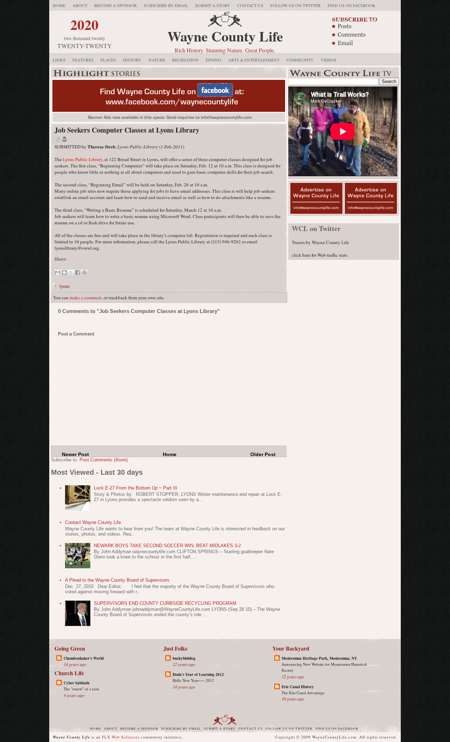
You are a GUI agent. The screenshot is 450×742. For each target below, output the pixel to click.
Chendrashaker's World (84, 658)
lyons (64, 286)
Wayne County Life (225, 36)
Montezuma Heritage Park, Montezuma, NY (319, 658)
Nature (156, 60)
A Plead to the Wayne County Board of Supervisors (117, 580)
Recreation (185, 60)
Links (59, 60)
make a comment (86, 297)
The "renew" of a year (81, 688)
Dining (213, 60)
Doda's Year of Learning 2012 (198, 674)
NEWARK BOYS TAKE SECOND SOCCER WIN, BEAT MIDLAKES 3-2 (167, 545)
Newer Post (75, 454)
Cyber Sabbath (76, 683)
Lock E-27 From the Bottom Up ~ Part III (135, 488)
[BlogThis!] (64, 272)
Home (59, 5)
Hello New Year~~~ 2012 (193, 680)
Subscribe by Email (166, 5)
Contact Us (250, 5)
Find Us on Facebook (351, 5)
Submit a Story (212, 5)
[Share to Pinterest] (84, 272)
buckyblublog (184, 658)
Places (108, 60)
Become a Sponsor (115, 5)
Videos (328, 60)
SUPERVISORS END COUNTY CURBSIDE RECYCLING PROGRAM (165, 603)
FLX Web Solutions (121, 737)
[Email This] (57, 272)
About (79, 5)
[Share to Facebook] (77, 272)
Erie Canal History (298, 687)
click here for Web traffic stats (319, 255)
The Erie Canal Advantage (303, 692)
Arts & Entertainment (253, 60)
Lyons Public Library (82, 159)
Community (300, 60)
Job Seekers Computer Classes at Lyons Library (126, 130)
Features (83, 60)
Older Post (263, 454)
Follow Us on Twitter (295, 5)
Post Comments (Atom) (103, 459)
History (132, 60)
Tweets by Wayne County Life (320, 242)
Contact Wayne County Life (93, 522)
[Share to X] (71, 272)
